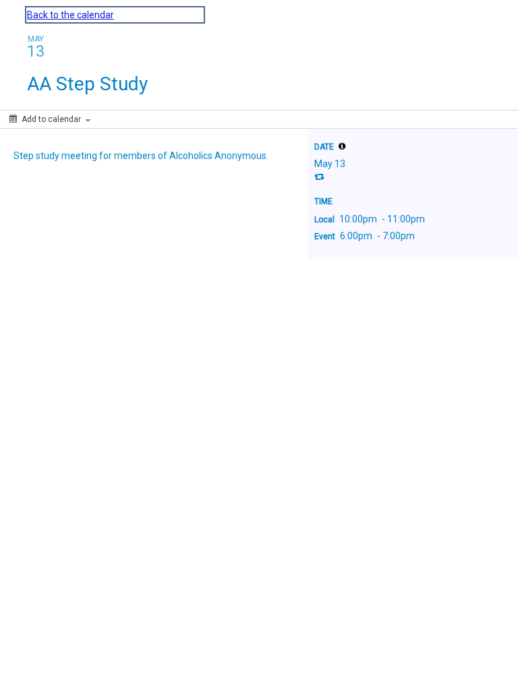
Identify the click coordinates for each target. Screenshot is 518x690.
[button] (342, 146)
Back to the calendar (70, 14)
